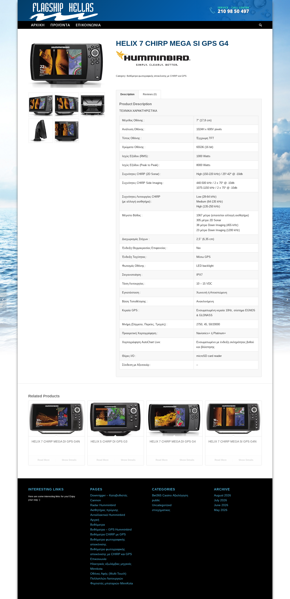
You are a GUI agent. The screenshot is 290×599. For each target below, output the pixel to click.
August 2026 (222, 495)
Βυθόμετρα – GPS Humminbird (111, 529)
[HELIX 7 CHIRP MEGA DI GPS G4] (3, 299)
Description (127, 94)
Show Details (68, 460)
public (156, 500)
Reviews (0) (150, 94)
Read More (43, 460)
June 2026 (221, 505)
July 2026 (220, 500)
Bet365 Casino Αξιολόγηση (170, 495)
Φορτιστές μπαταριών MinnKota (111, 583)
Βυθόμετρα (97, 524)
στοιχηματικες (161, 510)
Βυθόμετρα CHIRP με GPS (108, 534)
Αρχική (94, 519)
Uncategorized (162, 505)
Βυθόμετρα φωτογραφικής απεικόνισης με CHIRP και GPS (156, 76)
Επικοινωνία (98, 559)
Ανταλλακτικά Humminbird (107, 515)
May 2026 (220, 510)
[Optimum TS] (286, 299)
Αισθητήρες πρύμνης (104, 510)
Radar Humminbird (103, 505)
